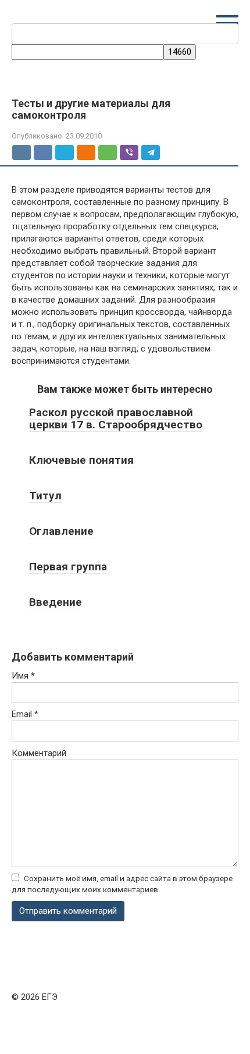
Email (25, 714)
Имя (23, 675)
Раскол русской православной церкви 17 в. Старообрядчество (115, 418)
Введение (55, 602)
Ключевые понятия (81, 460)
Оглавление (61, 531)
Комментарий (39, 753)
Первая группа (68, 566)
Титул (45, 495)
